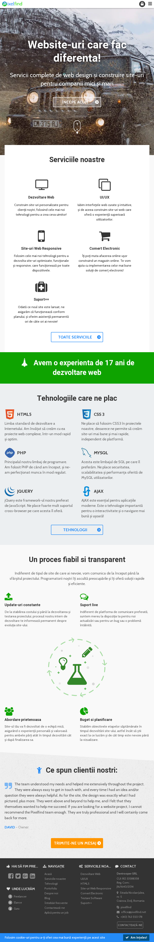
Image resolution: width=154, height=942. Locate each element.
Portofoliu (51, 888)
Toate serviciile (75, 337)
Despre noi (51, 893)
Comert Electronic (104, 248)
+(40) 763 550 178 (131, 917)
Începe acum (75, 102)
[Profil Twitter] (18, 876)
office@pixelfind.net (133, 912)
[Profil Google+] (26, 876)
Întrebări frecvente (56, 903)
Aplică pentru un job (57, 912)
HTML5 (85, 883)
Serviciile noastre (55, 879)
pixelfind (125, 907)
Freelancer (18, 896)
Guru (14, 908)
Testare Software (91, 898)
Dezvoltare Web (41, 197)
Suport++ (41, 299)
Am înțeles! (138, 937)
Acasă (48, 874)
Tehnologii (75, 529)
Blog (47, 898)
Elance (15, 902)
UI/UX (104, 197)
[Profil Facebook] (11, 876)
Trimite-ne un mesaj (75, 843)
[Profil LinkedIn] (33, 876)
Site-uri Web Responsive (41, 248)
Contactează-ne (55, 908)
